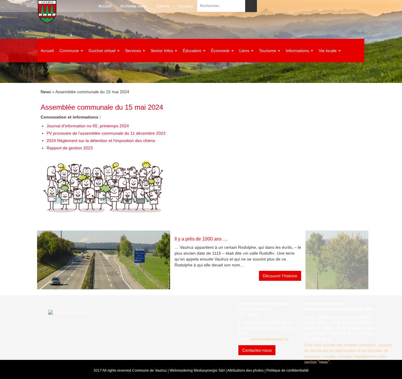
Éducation (192, 50)
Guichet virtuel (103, 50)
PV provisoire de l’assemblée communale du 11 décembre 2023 (105, 133)
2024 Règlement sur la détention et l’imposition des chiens (100, 140)
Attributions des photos (245, 370)
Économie (221, 50)
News (46, 91)
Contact (185, 6)
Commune (69, 50)
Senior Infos (162, 50)
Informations (298, 50)
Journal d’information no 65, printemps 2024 (87, 125)
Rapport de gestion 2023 (69, 148)
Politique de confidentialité (287, 370)
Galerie (163, 6)
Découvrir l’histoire (280, 275)
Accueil (105, 6)
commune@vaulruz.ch (269, 339)
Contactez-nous (257, 350)
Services (133, 50)
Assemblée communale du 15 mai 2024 (102, 107)
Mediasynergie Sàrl (209, 370)
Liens (244, 50)
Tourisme (268, 50)
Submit (251, 6)
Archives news (133, 6)
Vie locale (328, 50)
